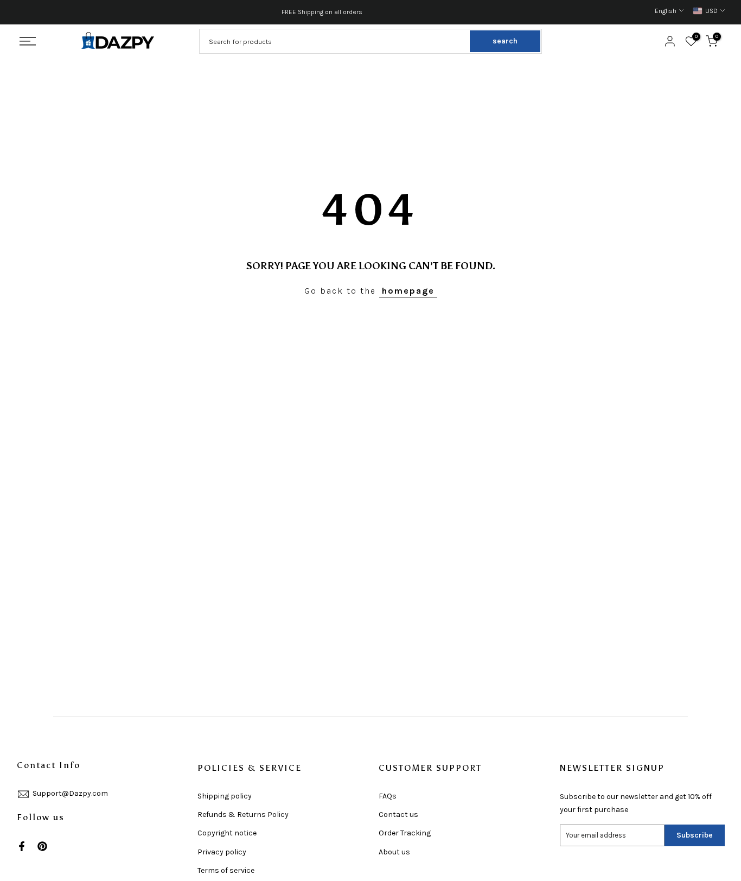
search (505, 41)
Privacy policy (221, 852)
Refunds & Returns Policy (243, 814)
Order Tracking (405, 833)
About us (394, 852)
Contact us (398, 814)
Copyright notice (227, 833)
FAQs (388, 796)
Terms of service (225, 870)
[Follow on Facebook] (22, 846)
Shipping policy (224, 796)
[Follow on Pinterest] (42, 846)
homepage (408, 291)
